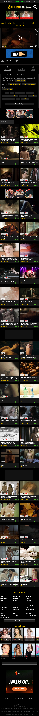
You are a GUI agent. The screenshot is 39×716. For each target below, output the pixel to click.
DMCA (24, 701)
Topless (5, 96)
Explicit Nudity (32, 96)
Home (6, 698)
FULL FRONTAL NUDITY (29, 84)
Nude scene (30, 93)
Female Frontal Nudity (8, 98)
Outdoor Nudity (13, 96)
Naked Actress (20, 93)
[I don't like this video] (17, 62)
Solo (18, 98)
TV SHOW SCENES (8, 1)
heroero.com (22, 704)
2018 (12, 93)
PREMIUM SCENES (19, 1)
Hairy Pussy (23, 96)
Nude (7, 93)
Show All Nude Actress (19, 663)
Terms (15, 701)
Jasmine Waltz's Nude (30, 1)
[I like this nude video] (2, 62)
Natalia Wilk (25, 98)
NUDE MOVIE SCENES (14, 84)
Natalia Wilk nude (20, 80)
